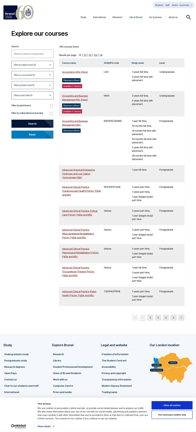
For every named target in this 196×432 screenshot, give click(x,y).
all (101, 55)
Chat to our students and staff (21, 385)
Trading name (109, 392)
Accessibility (109, 366)
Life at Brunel (135, 17)
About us (173, 17)
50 (90, 55)
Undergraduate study (16, 354)
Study (83, 17)
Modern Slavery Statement (117, 385)
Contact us (10, 379)
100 (96, 55)
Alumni (175, 5)
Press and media (62, 392)
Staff (167, 5)
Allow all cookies (172, 405)
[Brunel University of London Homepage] (18, 12)
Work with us (60, 379)
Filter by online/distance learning (27, 113)
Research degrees (14, 366)
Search (15, 46)
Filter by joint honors (21, 105)
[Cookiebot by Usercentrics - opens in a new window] (18, 426)
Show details (44, 426)
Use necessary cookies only (172, 414)
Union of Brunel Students (67, 373)
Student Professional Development (73, 366)
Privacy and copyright (114, 373)
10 (80, 55)
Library (57, 360)
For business (155, 17)
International (99, 17)
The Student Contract (114, 360)
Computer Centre (63, 385)
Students (159, 5)
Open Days (10, 373)
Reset (32, 134)
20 (85, 55)
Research (117, 17)
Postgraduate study (15, 360)
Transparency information (116, 379)
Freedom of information (115, 354)
